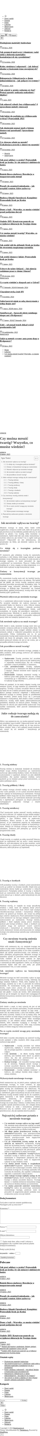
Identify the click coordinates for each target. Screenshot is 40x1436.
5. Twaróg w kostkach (13, 490)
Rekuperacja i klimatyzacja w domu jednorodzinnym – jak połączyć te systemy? (20, 79)
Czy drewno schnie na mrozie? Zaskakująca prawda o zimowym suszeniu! (19, 143)
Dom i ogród (8, 18)
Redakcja (7, 31)
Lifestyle (7, 25)
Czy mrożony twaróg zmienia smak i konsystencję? (15, 497)
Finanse (7, 21)
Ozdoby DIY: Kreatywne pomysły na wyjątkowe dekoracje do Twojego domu (18, 222)
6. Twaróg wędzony (13, 493)
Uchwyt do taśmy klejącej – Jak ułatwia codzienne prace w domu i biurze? (18, 269)
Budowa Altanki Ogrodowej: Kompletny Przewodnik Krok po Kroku (18, 199)
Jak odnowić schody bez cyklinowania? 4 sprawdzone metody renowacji (19, 105)
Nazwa (3, 1227)
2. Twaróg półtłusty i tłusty (15, 482)
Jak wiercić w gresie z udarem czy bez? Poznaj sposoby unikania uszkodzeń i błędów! (17, 92)
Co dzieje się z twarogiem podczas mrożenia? (21, 464)
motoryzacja (8, 155)
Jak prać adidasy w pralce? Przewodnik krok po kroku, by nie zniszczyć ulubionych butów (20, 162)
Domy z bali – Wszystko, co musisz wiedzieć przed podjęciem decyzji (20, 210)
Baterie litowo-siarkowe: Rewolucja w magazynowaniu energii (17, 175)
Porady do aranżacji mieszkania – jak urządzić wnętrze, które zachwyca (17, 187)
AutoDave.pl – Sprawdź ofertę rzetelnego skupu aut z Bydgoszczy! (18, 314)
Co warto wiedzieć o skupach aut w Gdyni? (20, 282)
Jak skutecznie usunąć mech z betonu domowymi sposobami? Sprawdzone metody (17, 130)
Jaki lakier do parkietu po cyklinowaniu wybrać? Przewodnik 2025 (18, 117)
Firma (6, 23)
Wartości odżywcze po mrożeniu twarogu (19, 469)
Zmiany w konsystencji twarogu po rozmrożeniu (22, 467)
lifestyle (7, 153)
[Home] (5, 16)
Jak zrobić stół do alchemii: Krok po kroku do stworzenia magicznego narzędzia (19, 246)
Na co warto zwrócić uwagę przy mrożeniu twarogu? (20, 507)
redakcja (3, 452)
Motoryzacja (8, 27)
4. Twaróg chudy (12, 488)
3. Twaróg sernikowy (13, 485)
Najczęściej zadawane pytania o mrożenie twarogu (17, 515)
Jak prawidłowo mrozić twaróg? (17, 475)
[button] (35, 458)
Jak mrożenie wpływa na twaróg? (14, 462)
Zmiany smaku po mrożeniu (15, 503)
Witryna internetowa (7, 1235)
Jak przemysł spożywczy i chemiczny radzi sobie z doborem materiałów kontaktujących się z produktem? (19, 54)
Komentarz (4, 1208)
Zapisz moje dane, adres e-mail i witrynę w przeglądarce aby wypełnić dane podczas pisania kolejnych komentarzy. (17, 1243)
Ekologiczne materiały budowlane (15, 43)
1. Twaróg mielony (13, 480)
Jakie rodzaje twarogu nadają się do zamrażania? (20, 477)
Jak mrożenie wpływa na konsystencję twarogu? (22, 501)
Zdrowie (7, 29)
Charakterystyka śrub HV (12, 292)
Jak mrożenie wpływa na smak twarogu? (19, 472)
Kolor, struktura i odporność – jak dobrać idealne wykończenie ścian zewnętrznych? (19, 67)
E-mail (3, 1231)
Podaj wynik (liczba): (7, 1249)
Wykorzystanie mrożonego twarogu (18, 511)
